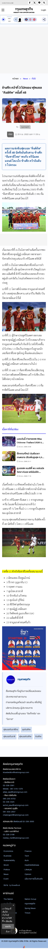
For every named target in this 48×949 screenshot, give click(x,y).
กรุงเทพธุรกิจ (30, 903)
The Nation (8, 899)
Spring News (30, 908)
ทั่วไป (34, 78)
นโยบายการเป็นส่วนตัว (34, 879)
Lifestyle (28, 869)
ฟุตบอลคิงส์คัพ (25, 736)
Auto (27, 860)
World (6, 865)
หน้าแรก (15, 78)
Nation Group (30, 899)
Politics (7, 869)
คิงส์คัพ (38, 736)
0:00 (9, 18)
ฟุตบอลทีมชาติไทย (10, 729)
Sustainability (9, 860)
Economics (8, 851)
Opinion (28, 874)
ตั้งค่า (8, 931)
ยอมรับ (8, 926)
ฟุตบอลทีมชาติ (9, 736)
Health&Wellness (32, 865)
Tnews (27, 913)
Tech (27, 856)
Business (7, 856)
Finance (28, 851)
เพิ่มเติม (8, 921)
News (25, 78)
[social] (30, 3)
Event (6, 879)
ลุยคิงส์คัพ (26, 729)
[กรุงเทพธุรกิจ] (24, 10)
